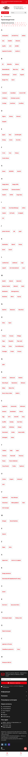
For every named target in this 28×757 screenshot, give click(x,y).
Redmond (12, 377)
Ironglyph (20, 213)
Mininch (16, 286)
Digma (4, 116)
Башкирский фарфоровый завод (11, 578)
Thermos (21, 455)
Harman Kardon (16, 189)
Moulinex (4, 296)
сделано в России (7, 644)
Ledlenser (14, 262)
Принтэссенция (6, 631)
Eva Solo (18, 140)
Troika (14, 466)
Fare (10, 153)
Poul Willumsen (19, 346)
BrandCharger (5, 74)
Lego (22, 262)
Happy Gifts (15, 184)
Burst (13, 79)
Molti (22, 286)
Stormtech (5, 432)
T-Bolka (4, 450)
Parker (4, 336)
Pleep (3, 346)
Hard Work (5, 189)
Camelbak (13, 93)
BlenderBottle (5, 69)
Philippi (19, 336)
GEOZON (11, 171)
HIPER (11, 194)
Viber (4, 712)
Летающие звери (7, 618)
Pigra (3, 341)
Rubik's (17, 393)
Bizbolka (9, 64)
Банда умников (6, 573)
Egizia (3, 134)
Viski (23, 502)
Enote (10, 140)
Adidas (23, 35)
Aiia (3, 40)
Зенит (4, 591)
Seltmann (22, 406)
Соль (18, 649)
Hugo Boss (19, 194)
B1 (3, 64)
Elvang (4, 140)
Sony (23, 416)
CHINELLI (4, 98)
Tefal (11, 450)
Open (10, 322)
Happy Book (5, 184)
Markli (4, 281)
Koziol (10, 249)
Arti (10, 46)
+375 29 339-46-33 (7, 708)
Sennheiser (13, 411)
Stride (12, 432)
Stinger (19, 427)
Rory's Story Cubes (7, 393)
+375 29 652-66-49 (18, 7)
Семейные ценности (7, 649)
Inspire (4, 213)
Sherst (21, 411)
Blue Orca (15, 69)
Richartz (23, 383)
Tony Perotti (5, 466)
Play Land (19, 341)
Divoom (18, 116)
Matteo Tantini (6, 286)
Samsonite (13, 406)
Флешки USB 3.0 (6, 662)
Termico (4, 455)
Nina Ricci (21, 309)
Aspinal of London (7, 51)
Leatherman (5, 262)
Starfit (4, 427)
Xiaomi (4, 534)
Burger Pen (5, 79)
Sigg (3, 416)
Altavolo (18, 40)
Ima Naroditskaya (13, 208)
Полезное (4, 696)
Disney (11, 116)
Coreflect (21, 103)
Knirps (20, 244)
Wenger (4, 521)
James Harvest (6, 231)
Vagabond (4, 497)
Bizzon (17, 64)
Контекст (4, 604)
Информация (5, 692)
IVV (3, 218)
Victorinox (5, 502)
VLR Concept (5, 508)
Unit (3, 484)
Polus (10, 346)
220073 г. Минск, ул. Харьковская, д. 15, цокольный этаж (12, 723)
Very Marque (14, 497)
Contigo (4, 103)
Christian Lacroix (15, 98)
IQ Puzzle (12, 213)
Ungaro (11, 479)
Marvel (11, 281)
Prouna (19, 351)
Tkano (3, 461)
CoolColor (12, 103)
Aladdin (10, 40)
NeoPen (4, 309)
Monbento (5, 291)
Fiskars (17, 153)
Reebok (20, 377)
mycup (19, 296)
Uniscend (19, 479)
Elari (10, 134)
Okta (3, 322)
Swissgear (4, 437)
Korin (3, 249)
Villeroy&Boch (15, 502)
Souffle (4, 422)
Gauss (3, 171)
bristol (14, 74)
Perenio (11, 336)
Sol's (9, 416)
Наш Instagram (6, 710)
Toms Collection (13, 461)
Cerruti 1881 (22, 93)
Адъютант (5, 560)
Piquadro (11, 341)
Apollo (4, 46)
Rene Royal (5, 383)
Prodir (12, 351)
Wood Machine (14, 521)
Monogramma (15, 291)
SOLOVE (16, 416)
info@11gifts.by (20, 8)
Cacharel (4, 93)
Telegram (5, 714)
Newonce (12, 309)
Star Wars (19, 422)
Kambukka (5, 244)
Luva (23, 268)
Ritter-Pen (11, 388)
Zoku (10, 547)
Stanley (11, 422)
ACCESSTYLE (15, 35)
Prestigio (4, 351)
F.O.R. (3, 153)
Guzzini (19, 171)
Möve (12, 296)
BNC (23, 69)
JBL (14, 231)
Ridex (3, 388)
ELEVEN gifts (18, 134)
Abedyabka (5, 35)
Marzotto (19, 281)
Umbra (4, 479)
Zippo (3, 547)
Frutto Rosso (5, 158)
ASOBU (17, 46)
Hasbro (4, 194)
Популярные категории (9, 700)
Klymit (13, 244)
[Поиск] (25, 12)
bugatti (22, 74)
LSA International (14, 268)
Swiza (12, 437)
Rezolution (14, 383)
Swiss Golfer (21, 432)
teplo (17, 450)
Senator (4, 411)
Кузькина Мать (15, 604)
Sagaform (4, 406)
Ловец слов (18, 618)
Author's (17, 51)
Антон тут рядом (16, 560)
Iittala (3, 208)
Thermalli (12, 455)
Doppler (4, 121)
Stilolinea (11, 427)
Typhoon (21, 466)
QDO (3, 364)
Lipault (4, 268)
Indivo (23, 208)
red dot (4, 377)
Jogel (20, 231)
